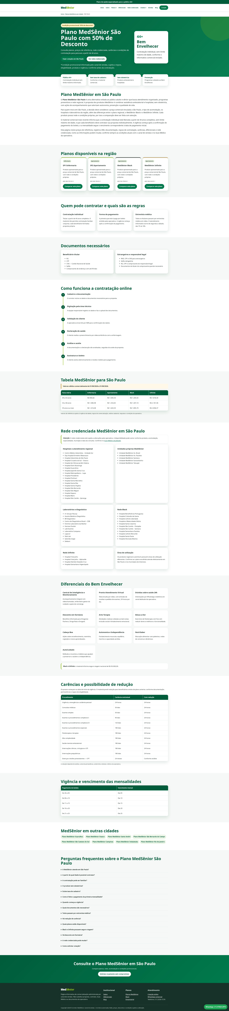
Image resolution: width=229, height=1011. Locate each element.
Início (102, 7)
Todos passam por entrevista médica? (76, 913)
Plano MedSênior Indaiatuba (127, 842)
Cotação (163, 7)
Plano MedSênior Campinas (103, 842)
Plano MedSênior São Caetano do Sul (75, 842)
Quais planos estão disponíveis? (74, 924)
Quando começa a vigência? (72, 902)
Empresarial (130, 999)
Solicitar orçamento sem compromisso (114, 974)
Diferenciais (122, 7)
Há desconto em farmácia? (72, 935)
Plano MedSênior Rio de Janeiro (153, 842)
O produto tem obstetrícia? (72, 886)
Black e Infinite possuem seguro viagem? (77, 930)
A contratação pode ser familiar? (74, 880)
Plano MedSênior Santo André (119, 837)
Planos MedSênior (132, 994)
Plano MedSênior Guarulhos (72, 837)
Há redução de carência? (71, 919)
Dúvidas (150, 7)
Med (67, 7)
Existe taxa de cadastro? (71, 891)
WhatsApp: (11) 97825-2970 (216, 1007)
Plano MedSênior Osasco (95, 837)
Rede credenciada (133, 7)
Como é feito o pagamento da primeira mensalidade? (82, 897)
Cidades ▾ (143, 7)
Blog (156, 7)
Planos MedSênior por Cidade (74, 14)
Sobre (107, 7)
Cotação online (153, 994)
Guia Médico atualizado (112, 441)
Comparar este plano (73, 186)
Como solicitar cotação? (71, 946)
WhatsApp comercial (155, 997)
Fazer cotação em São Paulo (73, 59)
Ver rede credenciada (97, 59)
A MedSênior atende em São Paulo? (75, 870)
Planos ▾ (113, 7)
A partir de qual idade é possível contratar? (78, 875)
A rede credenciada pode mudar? (74, 940)
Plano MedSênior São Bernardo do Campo (149, 837)
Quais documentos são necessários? (75, 908)
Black (127, 997)
